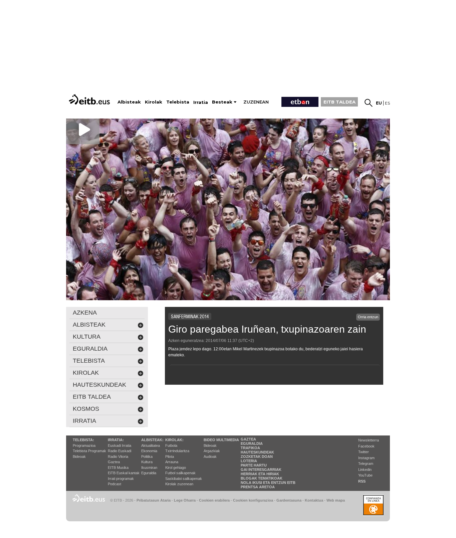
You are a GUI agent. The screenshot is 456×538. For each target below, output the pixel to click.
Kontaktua (314, 500)
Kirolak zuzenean (179, 484)
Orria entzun (368, 317)
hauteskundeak (99, 384)
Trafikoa (250, 448)
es (387, 103)
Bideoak (79, 457)
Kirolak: (174, 440)
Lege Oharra (185, 500)
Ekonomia (149, 451)
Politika (147, 457)
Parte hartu (254, 465)
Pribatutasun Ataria (154, 500)
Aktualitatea (150, 445)
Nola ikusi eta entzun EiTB (268, 483)
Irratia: (116, 440)
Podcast (114, 484)
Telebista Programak (89, 451)
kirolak (86, 372)
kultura (86, 336)
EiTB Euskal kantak (124, 473)
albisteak (89, 324)
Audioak (210, 457)
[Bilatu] (369, 103)
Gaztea (114, 462)
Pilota (169, 457)
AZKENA (85, 312)
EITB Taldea (92, 396)
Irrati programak (121, 479)
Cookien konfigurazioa (253, 500)
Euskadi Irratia (119, 445)
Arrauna (171, 462)
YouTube (365, 475)
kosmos (86, 408)
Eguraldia (148, 473)
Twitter (363, 452)
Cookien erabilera (214, 500)
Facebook (366, 446)
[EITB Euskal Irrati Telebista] (90, 99)
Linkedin (365, 470)
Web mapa (335, 500)
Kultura (147, 462)
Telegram (365, 464)
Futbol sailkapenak (180, 473)
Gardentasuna (288, 500)
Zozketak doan (257, 457)
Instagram (366, 458)
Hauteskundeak (257, 452)
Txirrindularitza (177, 451)
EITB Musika (118, 468)
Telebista (89, 360)
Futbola (171, 445)
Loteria (249, 461)
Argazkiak (212, 451)
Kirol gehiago (175, 468)
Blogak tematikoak (261, 478)
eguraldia (90, 348)
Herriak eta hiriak (260, 474)
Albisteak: (152, 440)
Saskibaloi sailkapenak (183, 479)
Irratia (84, 420)
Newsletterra (368, 440)
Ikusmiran (149, 468)
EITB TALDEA (339, 102)
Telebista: (83, 440)
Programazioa (84, 445)
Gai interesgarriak (261, 470)
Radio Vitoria (118, 457)
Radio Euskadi (119, 451)
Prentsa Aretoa (258, 487)
